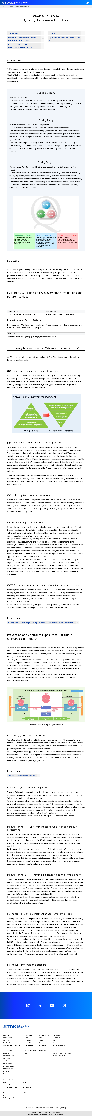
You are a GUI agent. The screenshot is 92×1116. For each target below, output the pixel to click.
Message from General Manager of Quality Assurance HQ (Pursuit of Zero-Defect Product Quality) (41, 623)
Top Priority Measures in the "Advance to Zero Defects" (64, 39)
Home (3, 6)
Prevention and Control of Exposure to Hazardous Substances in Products (21, 46)
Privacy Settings (61, 1108)
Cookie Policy (50, 1108)
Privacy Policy (40, 1108)
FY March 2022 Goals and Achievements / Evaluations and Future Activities (22, 39)
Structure (52, 33)
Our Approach (13, 33)
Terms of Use (30, 1108)
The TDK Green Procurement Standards (22, 776)
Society (11, 6)
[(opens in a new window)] (28, 1005)
